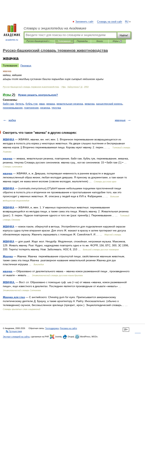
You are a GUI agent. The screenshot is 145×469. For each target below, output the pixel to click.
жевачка (90, 103)
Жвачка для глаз (14, 297)
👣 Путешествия (14, 331)
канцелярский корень (109, 103)
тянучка (56, 107)
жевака (50, 103)
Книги (99, 41)
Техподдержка (52, 328)
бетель (19, 103)
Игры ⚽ (117, 41)
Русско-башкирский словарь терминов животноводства (39, 41)
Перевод (25, 65)
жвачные (120, 120)
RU (126, 21)
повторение (31, 107)
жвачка (7, 158)
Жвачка (8, 256)
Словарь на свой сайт (109, 21)
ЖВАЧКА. (9, 282)
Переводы (82, 41)
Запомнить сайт (84, 21)
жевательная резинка (69, 103)
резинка (45, 107)
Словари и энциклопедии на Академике (55, 28)
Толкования (64, 41)
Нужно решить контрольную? (38, 94)
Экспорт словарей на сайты (16, 336)
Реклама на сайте (68, 328)
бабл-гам (8, 103)
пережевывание (13, 107)
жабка (12, 120)
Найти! (124, 35)
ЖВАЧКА (8, 139)
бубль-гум (31, 103)
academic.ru (11, 40)
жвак (42, 103)
